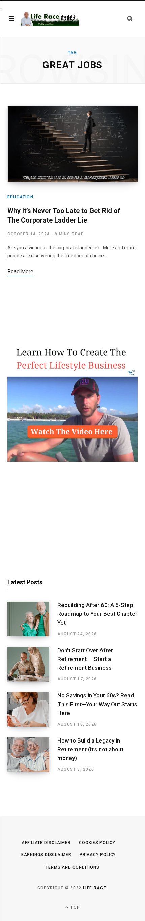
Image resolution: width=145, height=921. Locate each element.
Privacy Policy (98, 854)
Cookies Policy (97, 842)
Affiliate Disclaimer (46, 842)
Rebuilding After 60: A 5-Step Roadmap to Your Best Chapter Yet (97, 614)
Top (74, 907)
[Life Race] (50, 19)
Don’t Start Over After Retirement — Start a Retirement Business (85, 659)
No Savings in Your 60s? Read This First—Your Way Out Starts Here (97, 704)
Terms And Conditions (72, 867)
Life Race (94, 888)
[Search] (130, 18)
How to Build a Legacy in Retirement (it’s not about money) (90, 749)
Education (20, 197)
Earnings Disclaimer (46, 854)
